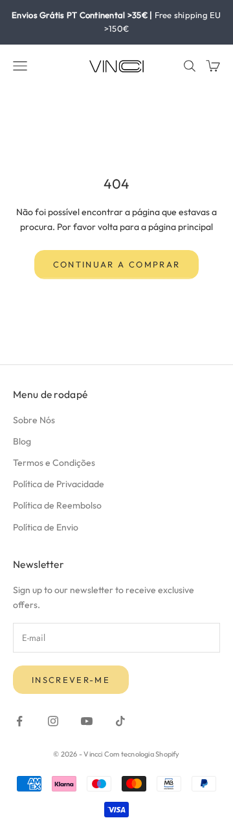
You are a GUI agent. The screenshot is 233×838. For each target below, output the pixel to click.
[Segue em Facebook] (19, 721)
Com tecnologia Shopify (142, 754)
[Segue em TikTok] (120, 721)
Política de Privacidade (58, 484)
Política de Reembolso (57, 505)
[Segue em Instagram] (53, 721)
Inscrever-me (71, 680)
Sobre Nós (34, 420)
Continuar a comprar (116, 264)
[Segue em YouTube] (86, 721)
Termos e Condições (54, 462)
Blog (22, 441)
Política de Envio (45, 527)
